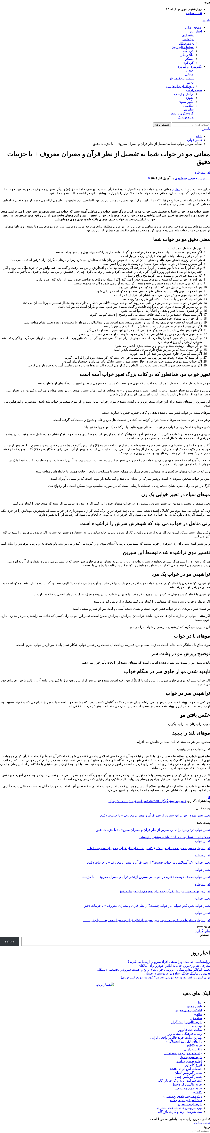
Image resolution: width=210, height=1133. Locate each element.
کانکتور (197, 1092)
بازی (190, 82)
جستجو (205, 935)
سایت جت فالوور (190, 1029)
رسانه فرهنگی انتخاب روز (184, 1033)
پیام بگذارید (202, 931)
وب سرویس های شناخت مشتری (179, 1108)
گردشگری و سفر (182, 113)
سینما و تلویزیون (183, 47)
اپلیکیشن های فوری (188, 1010)
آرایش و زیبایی (184, 94)
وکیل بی (196, 1026)
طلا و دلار (187, 55)
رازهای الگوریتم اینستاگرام (184, 1041)
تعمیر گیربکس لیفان (188, 1072)
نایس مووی (194, 1006)
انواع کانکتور (193, 1065)
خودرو (189, 70)
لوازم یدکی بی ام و (189, 1061)
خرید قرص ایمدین (190, 1104)
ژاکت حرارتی (193, 1049)
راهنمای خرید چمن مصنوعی (183, 1053)
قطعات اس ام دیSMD (186, 1069)
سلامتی (188, 105)
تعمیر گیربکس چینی (188, 1076)
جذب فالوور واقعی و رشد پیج (182, 1096)
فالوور (197, 1014)
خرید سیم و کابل (190, 1057)
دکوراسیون (186, 101)
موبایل (189, 74)
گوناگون (188, 62)
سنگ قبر (196, 1018)
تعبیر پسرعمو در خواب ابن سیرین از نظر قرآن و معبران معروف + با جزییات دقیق (155, 815)
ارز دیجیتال (186, 43)
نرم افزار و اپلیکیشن (180, 86)
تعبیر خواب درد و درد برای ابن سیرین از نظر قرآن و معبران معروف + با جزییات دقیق (153, 830)
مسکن (189, 58)
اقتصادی (188, 35)
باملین (206, 20)
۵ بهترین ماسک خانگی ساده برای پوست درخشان (177, 973)
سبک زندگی (194, 90)
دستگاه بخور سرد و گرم (186, 1100)
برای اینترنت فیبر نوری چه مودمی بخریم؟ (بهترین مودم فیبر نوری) (165, 977)
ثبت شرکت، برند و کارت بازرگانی (179, 1080)
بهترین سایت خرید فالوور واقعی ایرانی (176, 1037)
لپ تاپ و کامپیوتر (181, 78)
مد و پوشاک (186, 117)
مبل (199, 1002)
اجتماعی (188, 39)
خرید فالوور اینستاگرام (186, 1022)
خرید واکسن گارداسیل (187, 1084)
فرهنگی (188, 51)
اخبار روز (195, 31)
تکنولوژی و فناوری (189, 66)
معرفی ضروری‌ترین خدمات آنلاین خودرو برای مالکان (174, 965)
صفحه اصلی (193, 27)
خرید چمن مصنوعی (188, 1088)
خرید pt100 (194, 1045)
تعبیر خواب (202, 172)
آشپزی (189, 97)
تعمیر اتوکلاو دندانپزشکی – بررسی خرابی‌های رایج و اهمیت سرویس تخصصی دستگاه (153, 969)
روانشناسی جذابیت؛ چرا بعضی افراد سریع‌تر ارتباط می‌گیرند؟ (169, 961)
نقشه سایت (194, 13)
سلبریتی (188, 109)
